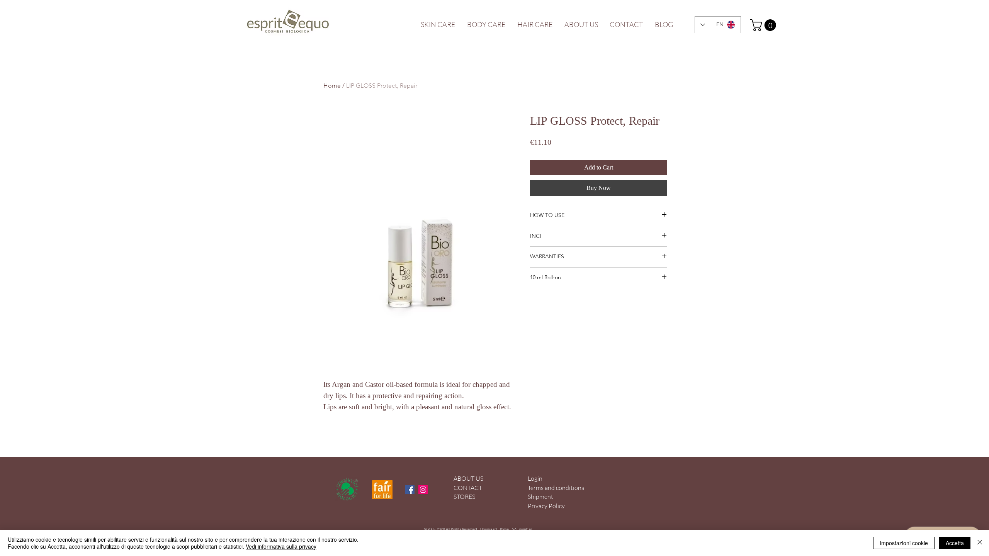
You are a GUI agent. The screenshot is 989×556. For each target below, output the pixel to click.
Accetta (955, 543)
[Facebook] (410, 489)
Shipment (540, 496)
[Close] (979, 543)
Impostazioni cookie (904, 543)
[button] (764, 25)
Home (332, 85)
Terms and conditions (556, 488)
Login (535, 478)
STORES (464, 496)
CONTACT (468, 488)
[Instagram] (423, 489)
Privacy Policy (546, 506)
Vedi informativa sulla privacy (281, 546)
